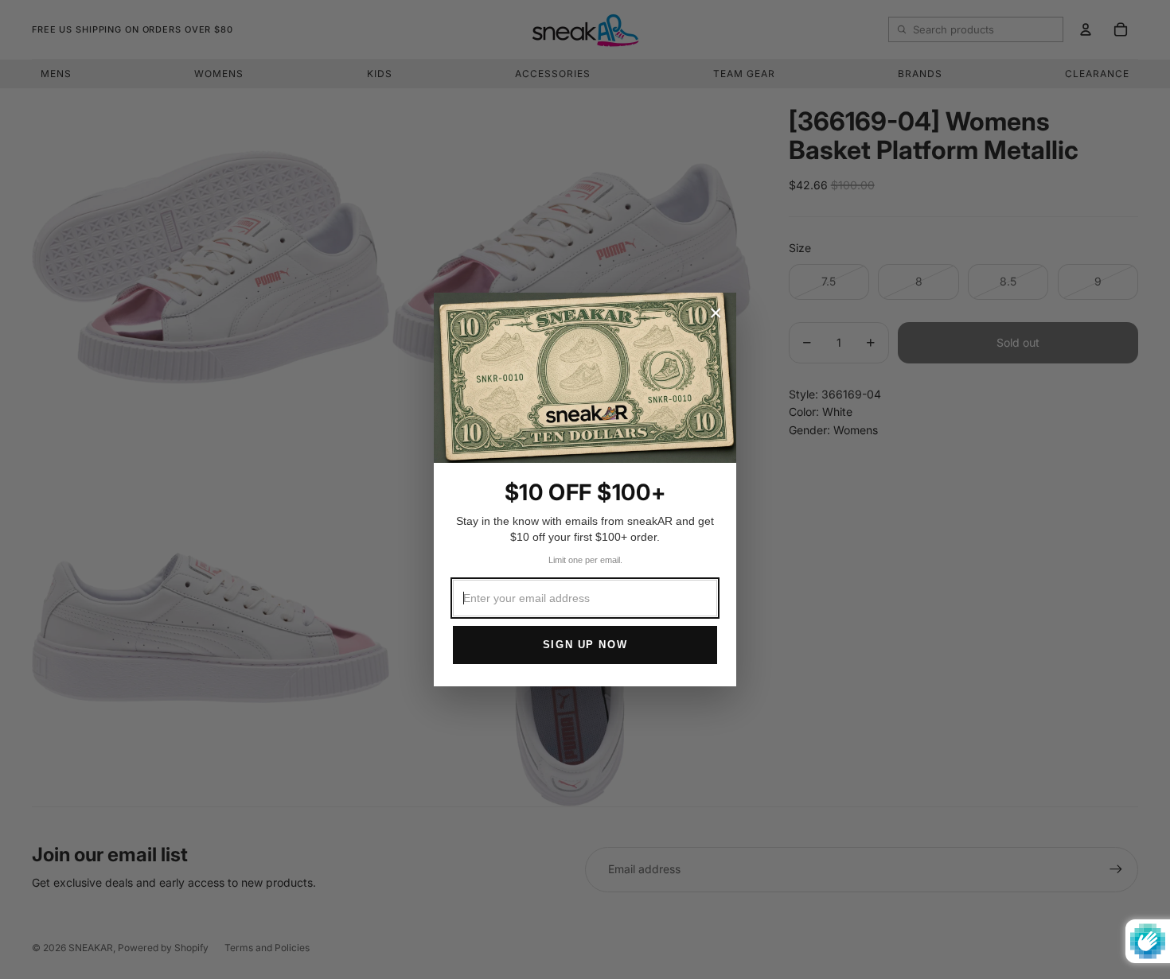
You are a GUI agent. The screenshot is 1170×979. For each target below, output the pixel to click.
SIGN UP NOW (585, 645)
